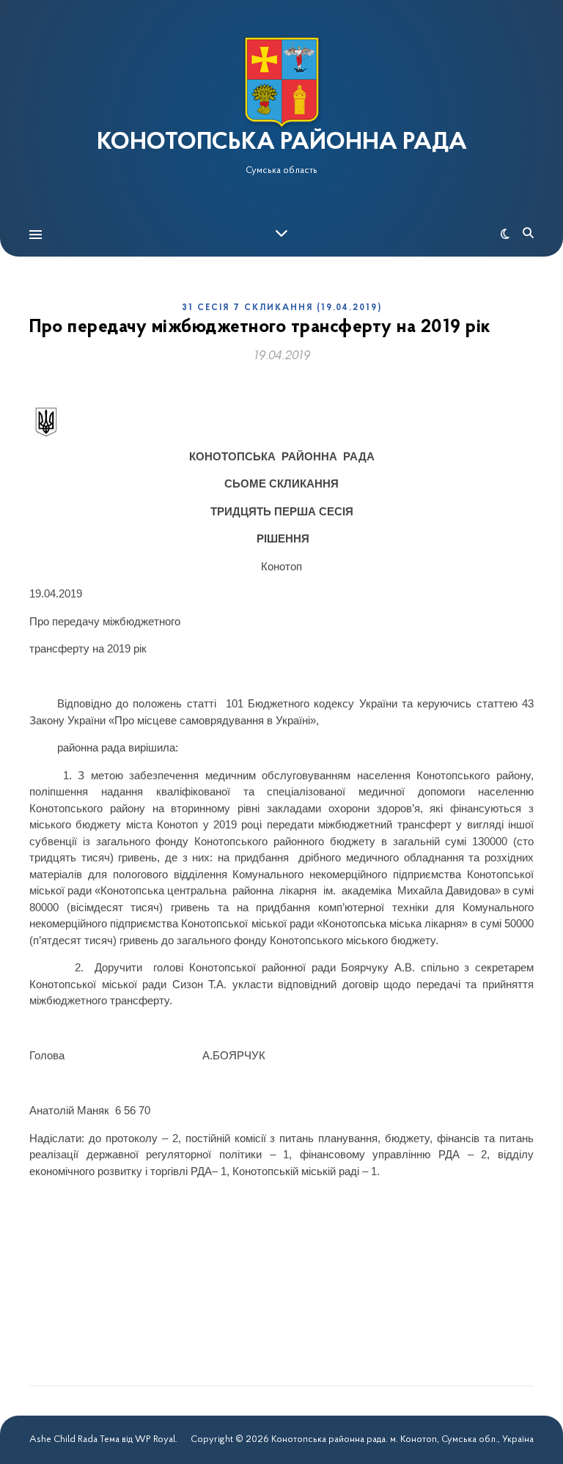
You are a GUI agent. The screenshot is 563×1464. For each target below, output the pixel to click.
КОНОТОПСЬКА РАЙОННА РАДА (282, 143)
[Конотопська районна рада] (281, 82)
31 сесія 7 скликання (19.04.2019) (282, 308)
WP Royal (155, 1439)
